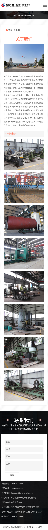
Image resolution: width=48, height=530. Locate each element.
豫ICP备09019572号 (35, 527)
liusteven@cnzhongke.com (22, 493)
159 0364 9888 (17, 483)
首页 (10, 30)
